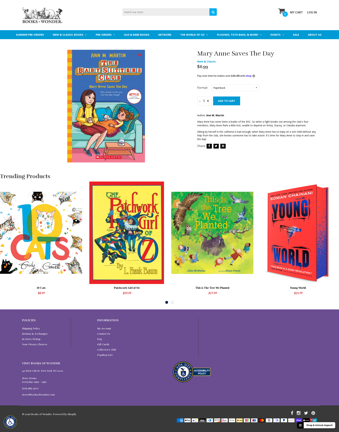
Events (275, 34)
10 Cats (41, 287)
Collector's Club (106, 349)
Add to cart (226, 100)
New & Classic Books (68, 34)
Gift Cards (103, 344)
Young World (298, 287)
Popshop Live (105, 355)
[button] (166, 302)
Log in (312, 12)
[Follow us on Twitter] (216, 146)
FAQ (99, 339)
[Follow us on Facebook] (209, 146)
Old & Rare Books (136, 34)
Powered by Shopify (64, 414)
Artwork (164, 34)
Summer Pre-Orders (30, 34)
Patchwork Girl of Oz (127, 287)
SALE (296, 34)
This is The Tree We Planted (212, 287)
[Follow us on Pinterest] (223, 146)
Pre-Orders (104, 34)
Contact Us (103, 333)
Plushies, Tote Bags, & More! (237, 34)
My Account (104, 328)
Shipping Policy (31, 328)
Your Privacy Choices (34, 344)
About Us (315, 34)
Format (202, 88)
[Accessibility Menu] (10, 422)
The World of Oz (192, 34)
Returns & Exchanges (34, 333)
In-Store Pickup (31, 339)
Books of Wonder (41, 414)
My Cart (296, 12)
